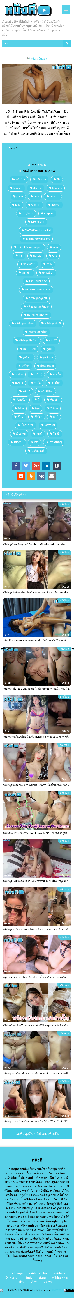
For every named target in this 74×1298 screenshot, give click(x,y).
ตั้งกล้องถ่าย (47, 365)
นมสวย (19, 374)
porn (36, 196)
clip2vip (37, 187)
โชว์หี (56, 433)
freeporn (57, 187)
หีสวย (21, 408)
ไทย (36, 442)
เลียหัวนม (49, 425)
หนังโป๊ (26, 391)
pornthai (54, 196)
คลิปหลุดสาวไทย (37, 331)
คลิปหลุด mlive (38, 1273)
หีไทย (20, 416)
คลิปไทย (20, 179)
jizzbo (19, 196)
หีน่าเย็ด (54, 399)
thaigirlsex (27, 213)
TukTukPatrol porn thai (38, 230)
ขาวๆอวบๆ (29, 264)
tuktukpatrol (37, 221)
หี (38, 399)
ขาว (54, 255)
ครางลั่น (26, 272)
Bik (58, 179)
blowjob (17, 187)
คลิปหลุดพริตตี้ (53, 323)
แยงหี (39, 433)
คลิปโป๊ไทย (29, 349)
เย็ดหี (34, 1281)
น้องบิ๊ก (57, 374)
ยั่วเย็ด (37, 382)
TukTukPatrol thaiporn (29, 247)
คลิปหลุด (17, 1273)
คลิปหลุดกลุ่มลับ (38, 298)
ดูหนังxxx (48, 357)
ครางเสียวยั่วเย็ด (38, 281)
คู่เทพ (49, 349)
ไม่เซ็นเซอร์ (37, 450)
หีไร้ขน (38, 416)
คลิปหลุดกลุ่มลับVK (37, 315)
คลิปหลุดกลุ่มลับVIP (38, 306)
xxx (20, 255)
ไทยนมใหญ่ (55, 442)
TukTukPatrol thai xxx (38, 238)
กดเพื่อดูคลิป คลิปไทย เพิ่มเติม (37, 1134)
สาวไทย (55, 382)
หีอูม (37, 408)
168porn (41, 179)
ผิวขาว (19, 382)
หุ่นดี (55, 416)
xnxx (55, 247)
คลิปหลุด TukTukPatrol (37, 289)
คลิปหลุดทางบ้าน (24, 323)
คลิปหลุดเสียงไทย (28, 340)
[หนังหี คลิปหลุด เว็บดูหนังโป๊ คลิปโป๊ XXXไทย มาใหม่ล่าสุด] (30, 10)
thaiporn (49, 213)
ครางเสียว (48, 272)
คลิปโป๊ (53, 340)
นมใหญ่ (38, 374)
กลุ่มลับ (37, 255)
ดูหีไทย (25, 365)
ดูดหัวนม (27, 357)
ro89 (17, 204)
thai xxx (56, 204)
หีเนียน (54, 408)
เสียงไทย (21, 433)
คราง (49, 264)
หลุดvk (48, 1281)
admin (42, 165)
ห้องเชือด (22, 399)
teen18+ (36, 204)
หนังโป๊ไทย (47, 391)
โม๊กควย (18, 442)
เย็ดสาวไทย (27, 425)
